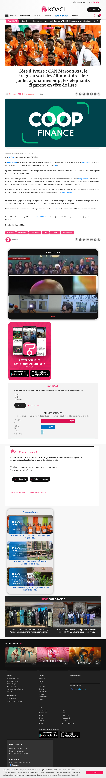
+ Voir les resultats (33, 405)
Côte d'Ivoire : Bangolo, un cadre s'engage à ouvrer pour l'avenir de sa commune (52, 21)
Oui (18, 394)
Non (18, 397)
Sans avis (19, 399)
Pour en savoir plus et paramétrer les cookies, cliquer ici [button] (57, 775)
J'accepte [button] (94, 772)
